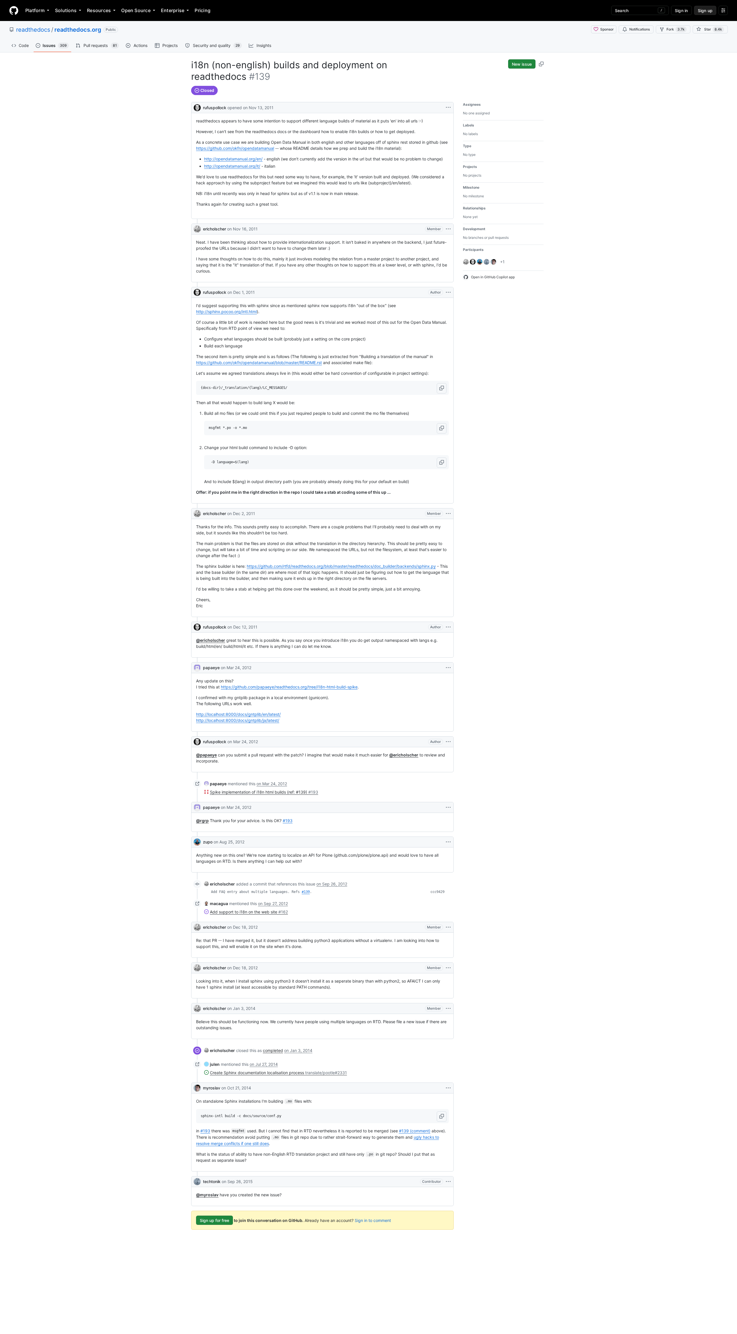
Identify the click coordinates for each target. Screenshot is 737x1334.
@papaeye (206, 754)
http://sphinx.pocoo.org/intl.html (226, 311)
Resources (99, 10)
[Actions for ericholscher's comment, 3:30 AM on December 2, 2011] (448, 514)
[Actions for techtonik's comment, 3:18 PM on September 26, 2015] (448, 1182)
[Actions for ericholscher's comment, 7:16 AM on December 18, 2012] (448, 927)
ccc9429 (437, 892)
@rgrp (202, 820)
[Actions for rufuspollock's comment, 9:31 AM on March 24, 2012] (448, 742)
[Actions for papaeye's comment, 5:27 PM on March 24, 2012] (448, 807)
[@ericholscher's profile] (197, 229)
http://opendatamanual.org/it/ (232, 166)
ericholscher (214, 228)
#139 (306, 892)
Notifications (639, 29)
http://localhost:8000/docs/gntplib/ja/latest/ (237, 720)
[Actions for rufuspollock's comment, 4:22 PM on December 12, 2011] (448, 627)
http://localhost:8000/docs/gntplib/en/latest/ (238, 714)
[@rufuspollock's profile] (197, 107)
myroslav (211, 1087)
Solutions (66, 10)
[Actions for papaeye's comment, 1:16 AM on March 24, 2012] (448, 668)
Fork (675, 29)
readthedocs (33, 29)
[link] (215, 784)
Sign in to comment (373, 1220)
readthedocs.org (77, 29)
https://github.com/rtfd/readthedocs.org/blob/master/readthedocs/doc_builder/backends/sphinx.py (341, 566)
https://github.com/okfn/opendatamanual (235, 148)
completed (273, 1050)
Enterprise (172, 10)
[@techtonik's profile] (197, 1181)
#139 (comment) (414, 1130)
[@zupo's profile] (197, 842)
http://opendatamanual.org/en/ (233, 158)
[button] (442, 388)
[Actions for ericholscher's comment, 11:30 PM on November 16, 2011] (448, 229)
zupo (207, 841)
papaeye (211, 667)
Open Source (136, 10)
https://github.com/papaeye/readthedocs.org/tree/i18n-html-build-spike (289, 686)
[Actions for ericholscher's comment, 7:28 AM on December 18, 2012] (448, 968)
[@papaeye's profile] (197, 667)
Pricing (202, 10)
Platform (35, 10)
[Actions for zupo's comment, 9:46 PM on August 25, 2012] (448, 842)
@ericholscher (210, 640)
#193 (287, 820)
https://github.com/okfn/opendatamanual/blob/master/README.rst (259, 362)
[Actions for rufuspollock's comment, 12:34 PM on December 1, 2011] (448, 292)
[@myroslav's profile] (197, 1088)
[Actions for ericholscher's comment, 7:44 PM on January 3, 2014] (448, 1008)
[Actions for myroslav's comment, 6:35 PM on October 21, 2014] (448, 1088)
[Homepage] (13, 10)
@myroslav (207, 1194)
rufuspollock (214, 107)
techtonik (212, 1181)
